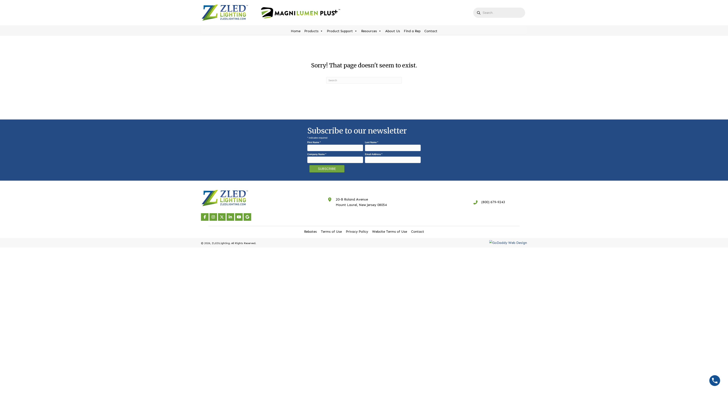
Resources (369, 31)
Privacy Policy (357, 231)
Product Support (340, 31)
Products (311, 31)
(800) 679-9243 (493, 202)
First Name (314, 142)
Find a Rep (412, 31)
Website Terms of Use (389, 231)
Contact (430, 31)
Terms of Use (331, 231)
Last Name (371, 142)
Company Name (316, 154)
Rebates (310, 231)
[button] (205, 217)
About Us (392, 31)
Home (295, 31)
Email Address (373, 154)
